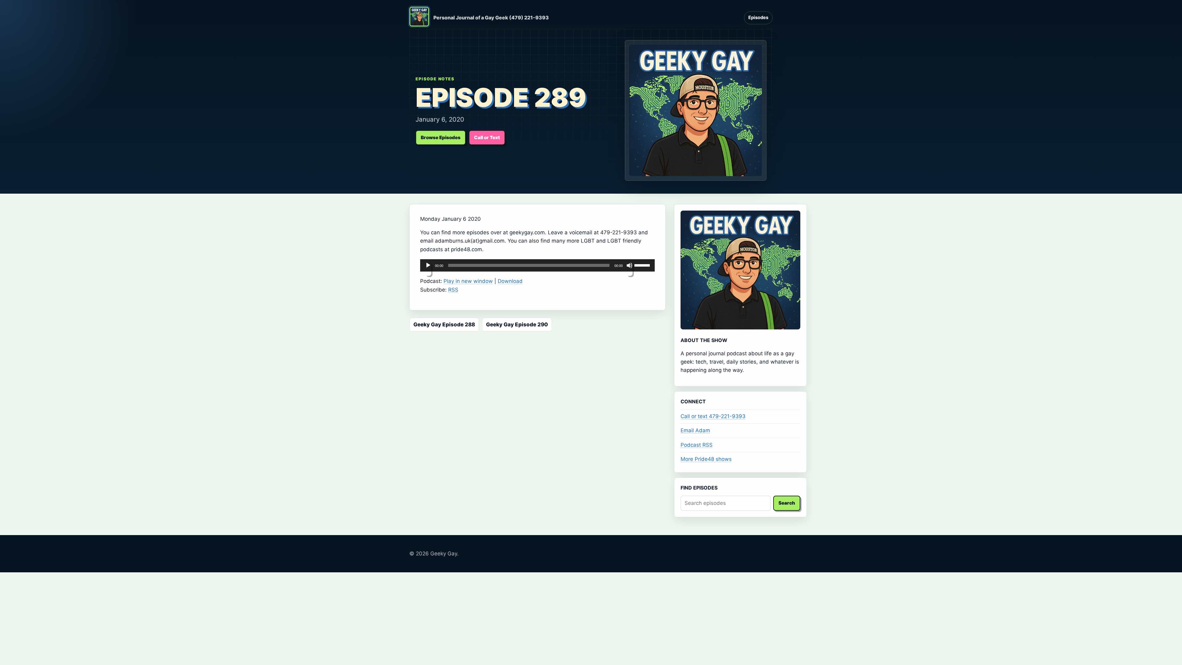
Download (510, 281)
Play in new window (468, 281)
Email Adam (695, 430)
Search (786, 503)
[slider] (643, 264)
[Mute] (629, 269)
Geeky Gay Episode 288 (444, 324)
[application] (537, 265)
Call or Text (487, 137)
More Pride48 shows (706, 459)
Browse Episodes (440, 137)
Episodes (758, 17)
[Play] (428, 269)
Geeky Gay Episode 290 (517, 324)
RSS (453, 290)
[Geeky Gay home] (419, 18)
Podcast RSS (697, 445)
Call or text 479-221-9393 (713, 416)
